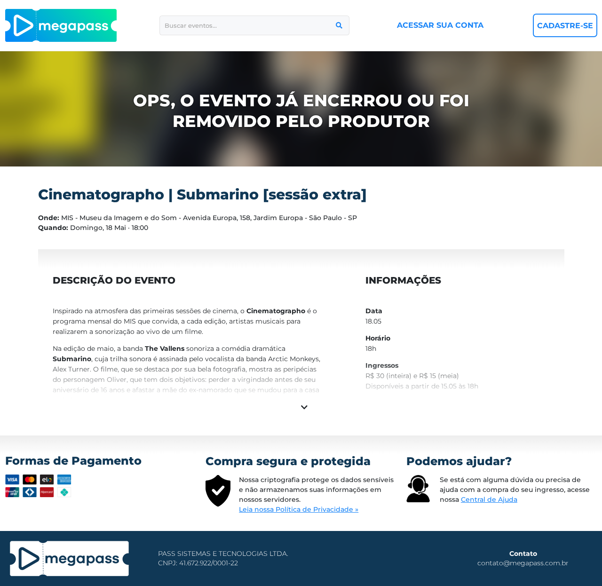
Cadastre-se (565, 25)
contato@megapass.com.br (523, 563)
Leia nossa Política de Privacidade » (298, 509)
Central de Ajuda (489, 499)
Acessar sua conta (440, 25)
